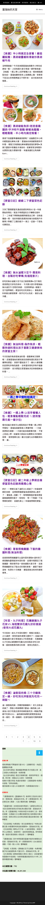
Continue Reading (11, 86)
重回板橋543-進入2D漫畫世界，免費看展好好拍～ (21, 786)
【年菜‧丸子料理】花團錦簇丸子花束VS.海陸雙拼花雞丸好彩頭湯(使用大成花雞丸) (22, 624)
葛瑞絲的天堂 (9, 9)
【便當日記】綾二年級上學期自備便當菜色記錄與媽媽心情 (22, 481)
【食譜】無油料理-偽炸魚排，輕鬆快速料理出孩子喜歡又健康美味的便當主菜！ (22, 347)
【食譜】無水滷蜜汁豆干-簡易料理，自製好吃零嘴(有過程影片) (21, 274)
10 (34, 741)
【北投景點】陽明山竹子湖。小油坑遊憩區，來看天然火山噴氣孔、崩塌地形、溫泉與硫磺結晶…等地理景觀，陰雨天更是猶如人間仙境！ (22, 832)
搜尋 (4, 749)
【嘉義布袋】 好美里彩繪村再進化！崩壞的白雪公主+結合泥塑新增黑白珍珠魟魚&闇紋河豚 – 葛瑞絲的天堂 (22, 809)
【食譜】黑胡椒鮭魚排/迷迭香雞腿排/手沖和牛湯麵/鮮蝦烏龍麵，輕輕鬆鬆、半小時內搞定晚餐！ (22, 129)
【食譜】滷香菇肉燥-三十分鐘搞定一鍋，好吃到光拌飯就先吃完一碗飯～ (22, 696)
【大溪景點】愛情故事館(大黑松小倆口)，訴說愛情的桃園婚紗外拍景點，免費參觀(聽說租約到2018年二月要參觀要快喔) (22, 856)
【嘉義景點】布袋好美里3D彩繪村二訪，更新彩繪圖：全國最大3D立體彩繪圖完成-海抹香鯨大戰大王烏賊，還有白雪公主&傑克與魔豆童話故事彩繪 (22, 814)
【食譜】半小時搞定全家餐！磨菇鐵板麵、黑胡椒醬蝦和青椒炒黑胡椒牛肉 (22, 57)
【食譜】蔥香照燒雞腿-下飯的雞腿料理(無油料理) (21, 550)
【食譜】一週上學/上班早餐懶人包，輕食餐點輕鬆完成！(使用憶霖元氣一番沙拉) (21, 416)
